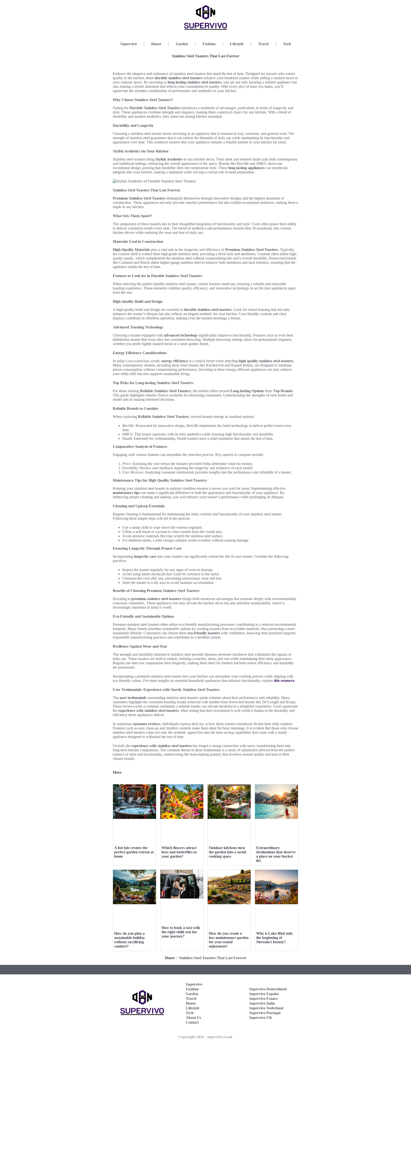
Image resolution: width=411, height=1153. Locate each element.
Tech (287, 44)
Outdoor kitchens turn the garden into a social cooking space (227, 852)
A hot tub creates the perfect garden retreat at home (134, 852)
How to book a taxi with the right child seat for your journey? (180, 932)
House (156, 44)
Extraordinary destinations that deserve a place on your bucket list (276, 854)
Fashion (209, 44)
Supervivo (128, 44)
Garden (182, 44)
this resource (284, 681)
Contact (192, 1022)
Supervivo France (263, 999)
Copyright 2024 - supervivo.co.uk (205, 1037)
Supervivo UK (260, 1018)
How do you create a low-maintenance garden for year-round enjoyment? (229, 939)
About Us (193, 1018)
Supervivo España (264, 994)
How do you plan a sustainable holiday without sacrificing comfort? (129, 939)
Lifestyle (237, 44)
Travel (263, 44)
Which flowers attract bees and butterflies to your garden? (179, 852)
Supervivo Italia (262, 1003)
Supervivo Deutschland (268, 989)
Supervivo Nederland (266, 1008)
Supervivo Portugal (264, 1013)
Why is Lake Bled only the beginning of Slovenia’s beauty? (274, 937)
